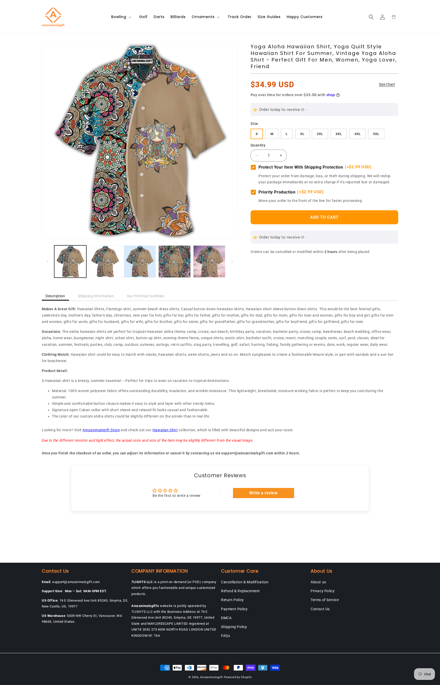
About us (318, 582)
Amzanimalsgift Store (101, 430)
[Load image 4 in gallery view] (174, 261)
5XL (376, 134)
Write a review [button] (263, 492)
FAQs (225, 636)
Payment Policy (234, 609)
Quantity (258, 145)
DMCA (226, 618)
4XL (357, 134)
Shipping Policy (234, 627)
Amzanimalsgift (211, 677)
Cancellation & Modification (244, 582)
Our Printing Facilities (145, 296)
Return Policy (232, 600)
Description (55, 296)
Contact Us (320, 609)
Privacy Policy (323, 591)
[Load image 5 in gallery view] (209, 261)
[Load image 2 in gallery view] (105, 261)
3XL (339, 134)
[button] (122, 16)
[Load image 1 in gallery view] (70, 261)
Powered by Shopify (238, 677)
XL (302, 134)
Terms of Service (325, 600)
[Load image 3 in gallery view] (140, 261)
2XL (320, 134)
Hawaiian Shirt (165, 430)
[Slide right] (232, 261)
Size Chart (387, 84)
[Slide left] (47, 261)
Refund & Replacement (240, 591)
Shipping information (96, 296)
